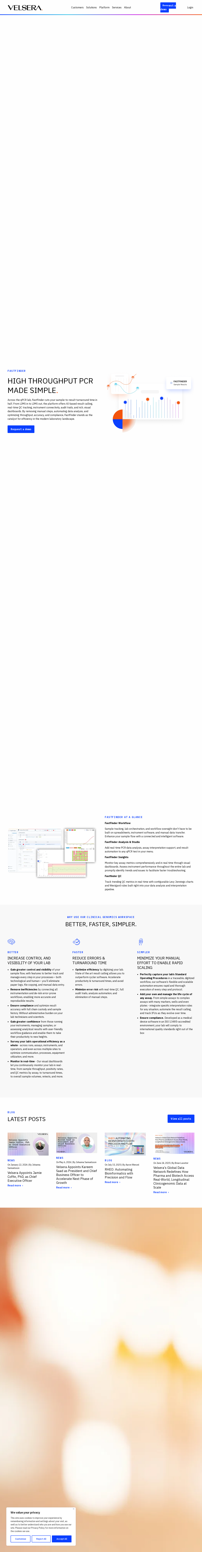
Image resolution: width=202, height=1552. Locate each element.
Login (190, 7)
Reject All (41, 1538)
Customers (77, 7)
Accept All (61, 1538)
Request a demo (168, 7)
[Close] (73, 1509)
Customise (20, 1538)
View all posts (181, 1118)
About (127, 7)
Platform (104, 7)
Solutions (91, 7)
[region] (41, 1526)
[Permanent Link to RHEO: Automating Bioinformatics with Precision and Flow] (125, 1153)
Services (117, 7)
